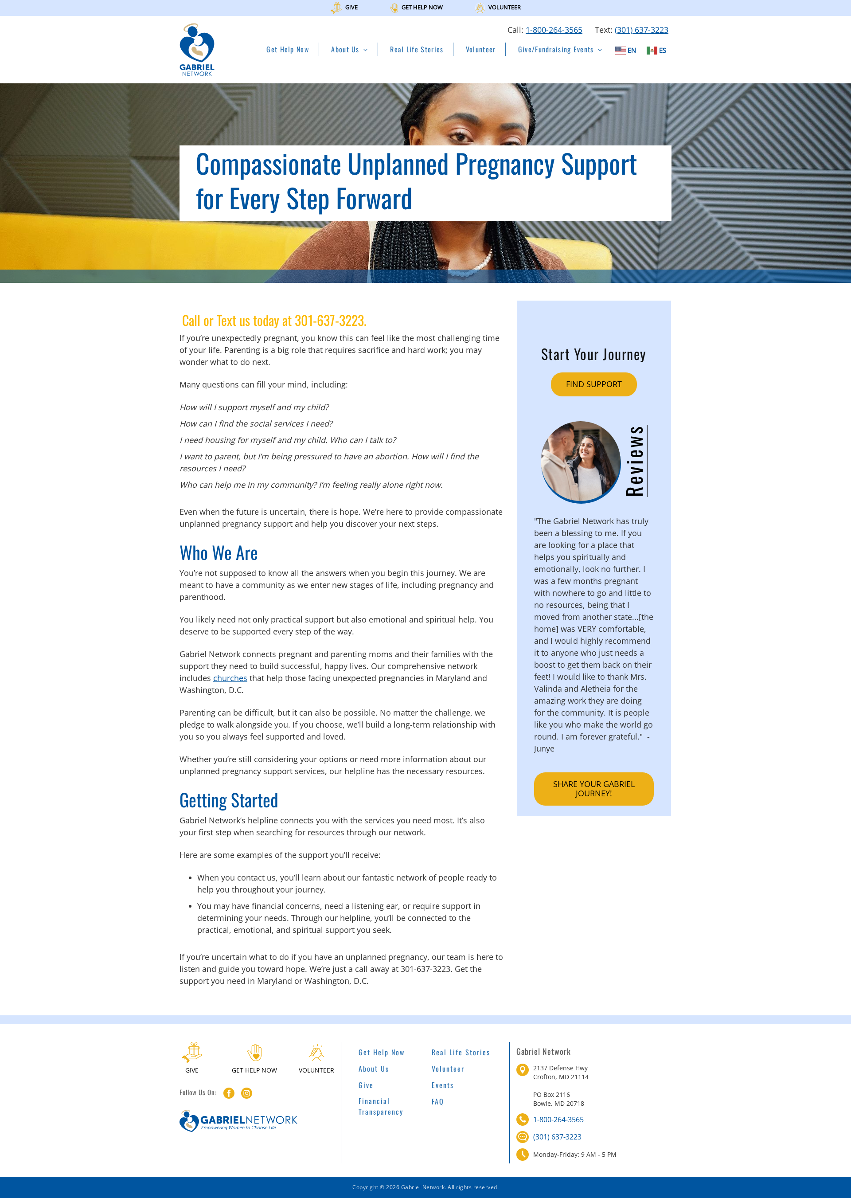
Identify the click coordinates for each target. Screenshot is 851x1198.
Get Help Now (287, 49)
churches (230, 678)
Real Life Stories (416, 49)
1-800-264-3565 (554, 29)
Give (366, 1085)
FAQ (438, 1101)
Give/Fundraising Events (556, 49)
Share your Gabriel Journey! (594, 789)
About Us (345, 49)
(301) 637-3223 (641, 29)
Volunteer (481, 49)
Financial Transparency (381, 1106)
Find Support (594, 384)
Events (443, 1085)
